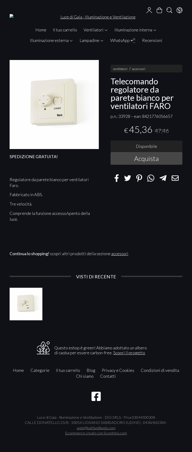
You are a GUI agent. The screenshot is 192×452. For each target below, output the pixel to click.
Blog (91, 370)
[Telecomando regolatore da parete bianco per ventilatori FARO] (54, 104)
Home (40, 29)
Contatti (108, 376)
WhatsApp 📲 (123, 40)
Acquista (146, 158)
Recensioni (152, 40)
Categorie (39, 370)
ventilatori (120, 69)
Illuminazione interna (133, 29)
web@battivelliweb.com (96, 428)
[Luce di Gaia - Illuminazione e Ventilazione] (96, 12)
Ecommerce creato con (96, 433)
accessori (138, 69)
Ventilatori (94, 29)
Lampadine (90, 40)
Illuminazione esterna (49, 40)
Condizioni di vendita (160, 370)
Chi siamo (85, 376)
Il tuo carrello (65, 29)
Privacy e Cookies (118, 370)
